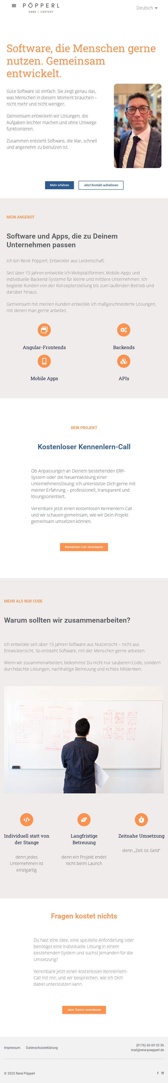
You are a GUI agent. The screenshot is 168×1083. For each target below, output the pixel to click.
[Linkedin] (162, 1073)
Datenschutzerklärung (42, 1048)
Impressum (12, 1048)
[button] (13, 5)
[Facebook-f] (158, 1073)
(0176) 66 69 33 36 (150, 1045)
